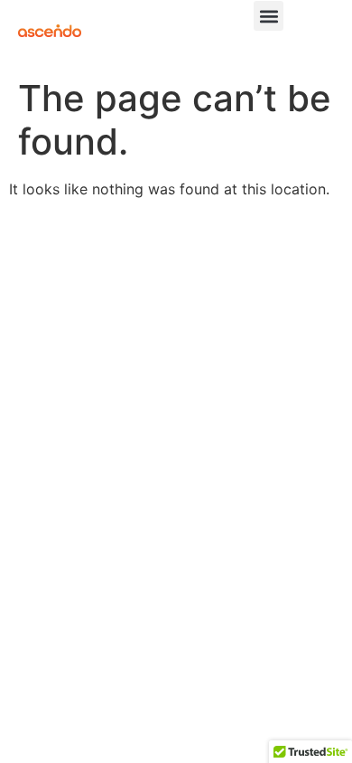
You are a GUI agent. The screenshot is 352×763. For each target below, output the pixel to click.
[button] (268, 16)
